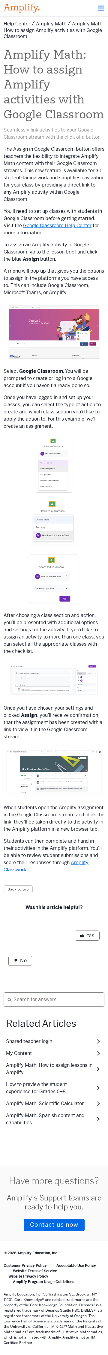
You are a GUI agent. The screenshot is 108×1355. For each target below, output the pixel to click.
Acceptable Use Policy (76, 1265)
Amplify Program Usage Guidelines (43, 1281)
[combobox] (51, 999)
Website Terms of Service (35, 1271)
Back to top (18, 889)
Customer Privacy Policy (25, 1265)
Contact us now (54, 1225)
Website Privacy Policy (28, 1276)
